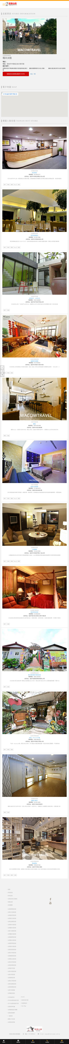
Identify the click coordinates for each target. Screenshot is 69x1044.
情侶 (8, 184)
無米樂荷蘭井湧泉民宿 (34, 675)
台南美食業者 (11, 1022)
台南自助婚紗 (11, 1012)
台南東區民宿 (11, 977)
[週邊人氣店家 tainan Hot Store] (2, 374)
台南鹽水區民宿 (12, 927)
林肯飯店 (34, 172)
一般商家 (10, 1016)
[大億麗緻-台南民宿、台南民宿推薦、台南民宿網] (34, 524)
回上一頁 (32, 74)
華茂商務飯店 (34, 235)
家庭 (19, 184)
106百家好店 (11, 997)
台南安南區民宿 (12, 965)
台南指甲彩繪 (11, 1006)
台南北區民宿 (34, 422)
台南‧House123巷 (34, 737)
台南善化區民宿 (34, 610)
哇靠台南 (10, 902)
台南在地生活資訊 (12, 898)
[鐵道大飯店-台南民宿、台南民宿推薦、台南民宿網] (34, 775)
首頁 (9, 889)
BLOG (23, 997)
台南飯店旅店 (34, 171)
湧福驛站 (34, 863)
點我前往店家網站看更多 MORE (16, 74)
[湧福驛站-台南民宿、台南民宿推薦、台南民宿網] (34, 838)
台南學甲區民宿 (12, 943)
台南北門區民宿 (12, 952)
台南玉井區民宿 (12, 962)
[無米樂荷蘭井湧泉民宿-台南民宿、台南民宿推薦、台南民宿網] (34, 650)
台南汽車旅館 (34, 484)
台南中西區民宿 (34, 359)
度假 (12, 184)
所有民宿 (10, 892)
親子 (5, 184)
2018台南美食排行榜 (13, 1000)
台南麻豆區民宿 (12, 915)
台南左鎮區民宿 (12, 921)
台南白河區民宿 (12, 980)
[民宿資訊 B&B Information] (2, 367)
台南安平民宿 (34, 296)
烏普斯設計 (24, 1003)
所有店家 (10, 895)
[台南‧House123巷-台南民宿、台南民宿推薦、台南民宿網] (34, 713)
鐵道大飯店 (34, 800)
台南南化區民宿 (12, 924)
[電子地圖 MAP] (2, 371)
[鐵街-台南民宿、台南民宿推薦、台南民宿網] (34, 399)
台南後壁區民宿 (34, 673)
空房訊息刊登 (24, 1000)
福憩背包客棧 (34, 361)
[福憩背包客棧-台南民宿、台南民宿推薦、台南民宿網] (34, 336)
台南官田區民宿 (12, 949)
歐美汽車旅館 (34, 486)
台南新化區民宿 (12, 918)
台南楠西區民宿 (12, 955)
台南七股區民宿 (12, 931)
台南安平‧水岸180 (34, 298)
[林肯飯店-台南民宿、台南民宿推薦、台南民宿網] (34, 148)
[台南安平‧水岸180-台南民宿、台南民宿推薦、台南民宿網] (34, 273)
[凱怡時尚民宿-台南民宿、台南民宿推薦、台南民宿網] (34, 587)
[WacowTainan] (11, 4)
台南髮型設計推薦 (12, 1009)
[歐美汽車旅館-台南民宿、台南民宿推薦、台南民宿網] (34, 461)
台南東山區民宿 (12, 940)
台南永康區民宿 (12, 984)
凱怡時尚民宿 (34, 612)
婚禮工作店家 (11, 1019)
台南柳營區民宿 (12, 909)
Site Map (23, 1006)
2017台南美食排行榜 (13, 1003)
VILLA (15, 184)
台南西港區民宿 (12, 987)
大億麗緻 (34, 549)
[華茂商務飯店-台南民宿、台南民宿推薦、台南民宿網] (34, 210)
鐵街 (34, 424)
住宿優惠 (10, 905)
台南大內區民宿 (12, 912)
